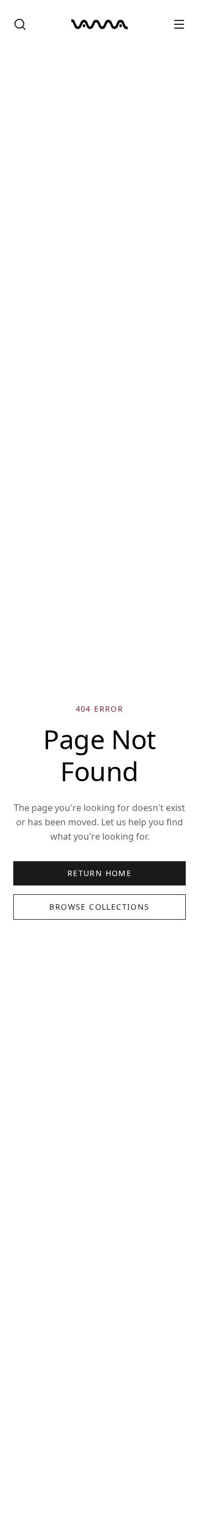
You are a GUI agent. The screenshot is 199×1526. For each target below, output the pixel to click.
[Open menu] (179, 24)
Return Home (99, 873)
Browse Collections (99, 906)
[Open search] (20, 24)
